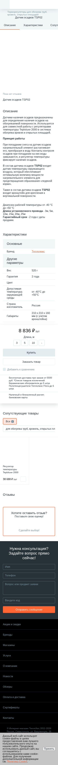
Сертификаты (11, 707)
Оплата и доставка (14, 697)
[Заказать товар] (23, 479)
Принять (49, 748)
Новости (8, 676)
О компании (10, 666)
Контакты (8, 718)
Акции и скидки (12, 624)
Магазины (9, 645)
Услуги (7, 655)
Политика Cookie (17, 761)
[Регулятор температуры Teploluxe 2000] (14, 451)
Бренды (7, 634)
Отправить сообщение (29, 609)
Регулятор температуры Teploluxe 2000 (10, 469)
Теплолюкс (38, 251)
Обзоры (7, 686)
